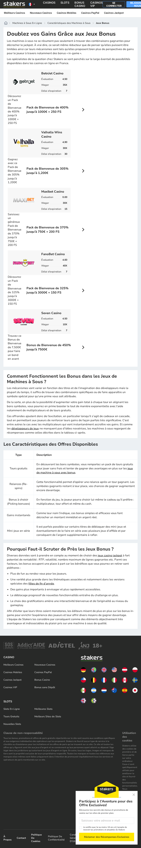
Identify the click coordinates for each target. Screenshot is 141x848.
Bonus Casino (42, 679)
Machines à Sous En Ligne (27, 23)
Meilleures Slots (43, 709)
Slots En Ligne (11, 709)
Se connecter (114, 4)
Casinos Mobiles (66, 12)
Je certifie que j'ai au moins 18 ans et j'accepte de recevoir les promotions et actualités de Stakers (105, 828)
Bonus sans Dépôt (44, 687)
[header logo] (14, 4)
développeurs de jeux (25, 428)
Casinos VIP (10, 687)
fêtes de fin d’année (41, 583)
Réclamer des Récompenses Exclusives (106, 837)
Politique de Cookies (36, 838)
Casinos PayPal (90, 12)
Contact (21, 838)
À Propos (7, 838)
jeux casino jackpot (110, 555)
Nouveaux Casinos (41, 12)
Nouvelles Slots (12, 724)
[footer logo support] (8, 645)
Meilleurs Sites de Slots (47, 716)
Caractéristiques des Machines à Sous (68, 23)
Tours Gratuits (11, 716)
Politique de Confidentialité (56, 838)
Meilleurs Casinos (14, 12)
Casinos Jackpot (114, 12)
